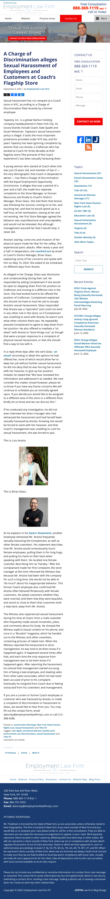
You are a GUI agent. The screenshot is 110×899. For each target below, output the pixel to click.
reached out (43, 251)
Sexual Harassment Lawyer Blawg (29, 8)
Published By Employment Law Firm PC (89, 7)
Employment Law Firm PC (37, 890)
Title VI (79, 232)
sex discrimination (26, 733)
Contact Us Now (88, 121)
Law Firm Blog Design (90, 890)
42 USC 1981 (82, 211)
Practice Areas (47, 18)
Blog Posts (94, 779)
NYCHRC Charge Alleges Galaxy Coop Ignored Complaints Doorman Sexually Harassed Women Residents (87, 322)
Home (8, 18)
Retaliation (83, 185)
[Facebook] (80, 139)
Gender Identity (84, 237)
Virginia (80, 228)
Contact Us (71, 18)
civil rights (17, 730)
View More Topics (84, 241)
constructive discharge (25, 724)
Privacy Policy (36, 779)
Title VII (43, 727)
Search (89, 269)
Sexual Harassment (24, 727)
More (104, 18)
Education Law (84, 215)
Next (35, 752)
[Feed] (88, 147)
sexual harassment (46, 733)
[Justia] (95, 139)
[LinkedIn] (88, 139)
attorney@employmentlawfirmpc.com (35, 806)
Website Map (80, 779)
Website (25, 18)
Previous (10, 752)
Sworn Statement (40, 533)
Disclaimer (51, 779)
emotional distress (32, 730)
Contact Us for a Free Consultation (27, 38)
